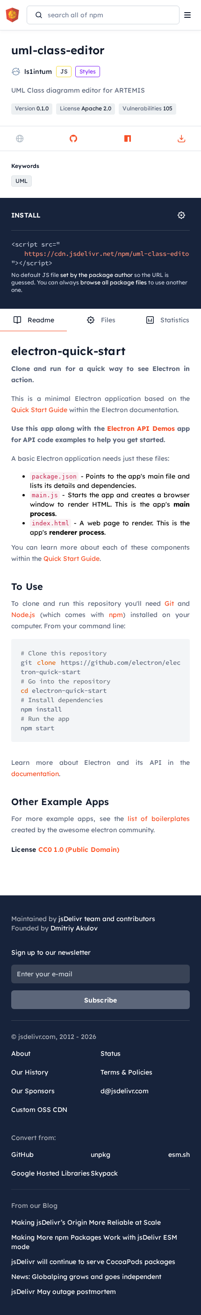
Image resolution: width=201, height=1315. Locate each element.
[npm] (127, 138)
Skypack (104, 1173)
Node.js (23, 614)
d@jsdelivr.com (124, 1091)
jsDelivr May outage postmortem (63, 1291)
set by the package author (96, 274)
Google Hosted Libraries (50, 1173)
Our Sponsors (33, 1091)
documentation (35, 774)
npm (116, 614)
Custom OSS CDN (39, 1109)
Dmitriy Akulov (74, 928)
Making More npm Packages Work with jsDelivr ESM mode (94, 1242)
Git (169, 603)
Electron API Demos (141, 428)
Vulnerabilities (147, 108)
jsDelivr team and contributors (106, 919)
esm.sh (179, 1154)
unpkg (100, 1154)
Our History (29, 1072)
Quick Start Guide (39, 410)
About (20, 1053)
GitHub (22, 1154)
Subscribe (100, 1000)
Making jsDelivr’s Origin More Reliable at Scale (86, 1222)
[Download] (181, 138)
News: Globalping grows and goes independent (86, 1276)
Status (110, 1053)
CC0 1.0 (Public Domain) (79, 849)
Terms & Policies (126, 1072)
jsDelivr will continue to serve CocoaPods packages (93, 1261)
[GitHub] (73, 138)
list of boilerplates (159, 818)
